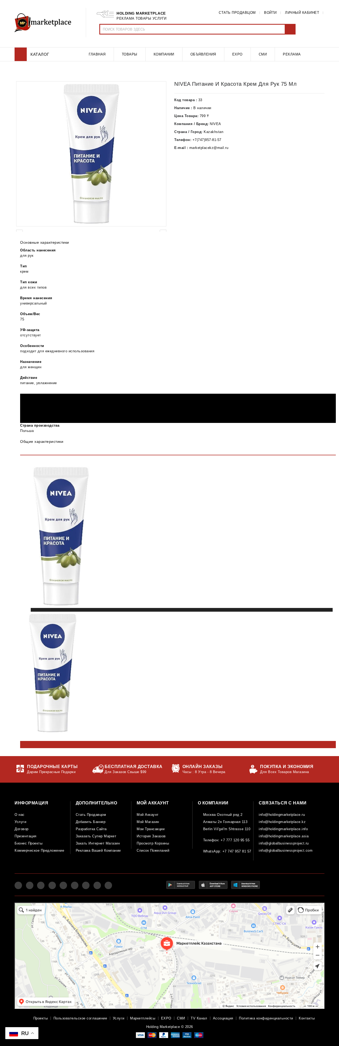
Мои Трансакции (150, 829)
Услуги (20, 822)
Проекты (40, 1018)
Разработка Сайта (91, 829)
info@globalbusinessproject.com (286, 850)
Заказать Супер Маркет (96, 836)
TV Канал (199, 1018)
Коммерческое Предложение (39, 850)
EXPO (166, 1018)
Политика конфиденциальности (266, 1018)
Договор (22, 829)
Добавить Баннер (91, 822)
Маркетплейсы (142, 1018)
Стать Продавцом (91, 815)
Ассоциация (223, 1018)
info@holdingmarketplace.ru (282, 815)
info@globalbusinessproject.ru (284, 843)
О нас (20, 815)
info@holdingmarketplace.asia (284, 836)
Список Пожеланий (153, 850)
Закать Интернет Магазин (98, 843)
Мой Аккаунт (148, 815)
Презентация (26, 836)
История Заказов (151, 836)
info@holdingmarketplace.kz (282, 822)
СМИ (181, 1018)
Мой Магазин (148, 822)
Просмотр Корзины (153, 843)
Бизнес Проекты (28, 843)
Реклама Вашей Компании (98, 850)
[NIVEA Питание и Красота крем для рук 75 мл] (91, 153)
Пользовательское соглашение (80, 1018)
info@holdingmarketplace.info (283, 829)
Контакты (307, 1018)
